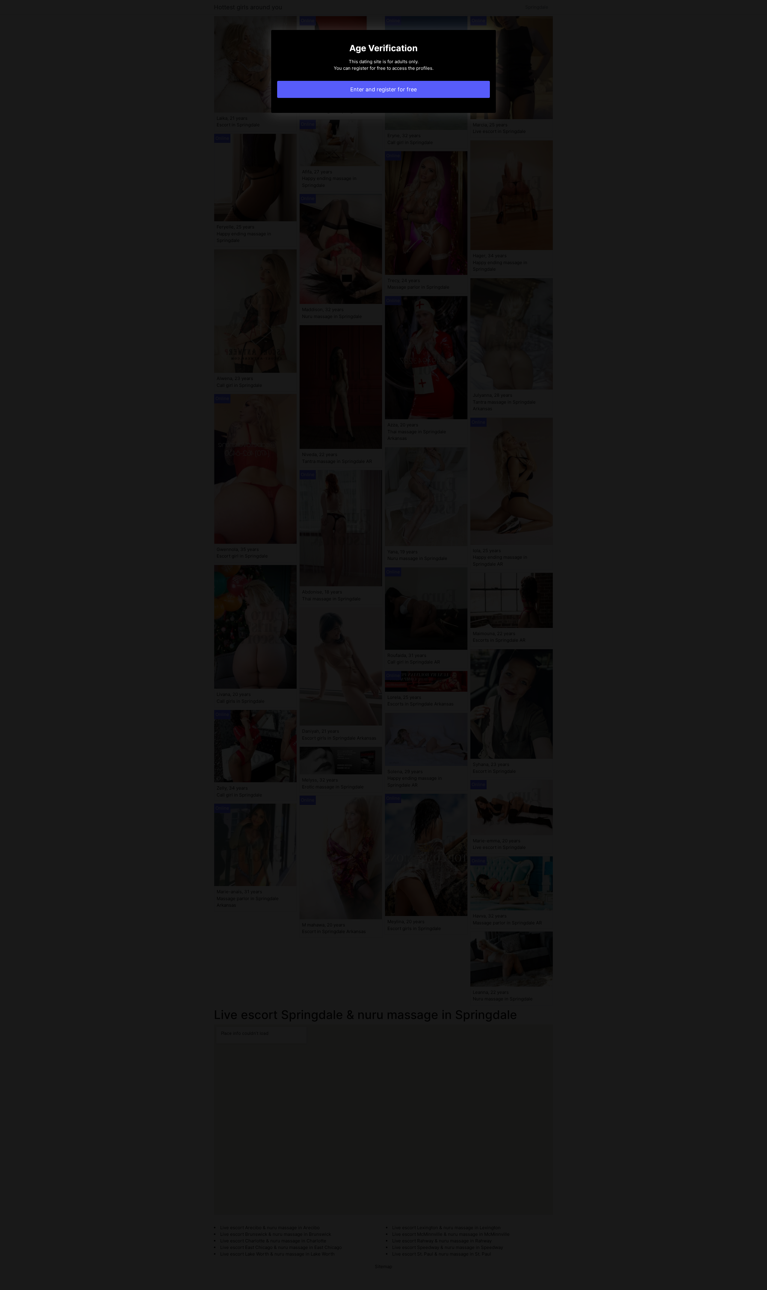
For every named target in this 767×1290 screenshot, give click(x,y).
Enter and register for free (383, 89)
